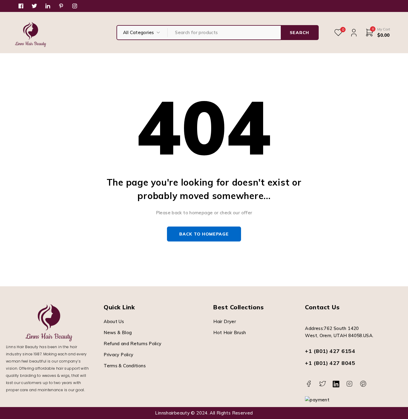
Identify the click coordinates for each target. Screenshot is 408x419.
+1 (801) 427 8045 (330, 363)
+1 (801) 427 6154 (330, 351)
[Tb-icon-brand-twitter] (322, 384)
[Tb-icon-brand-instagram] (349, 384)
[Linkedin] (336, 384)
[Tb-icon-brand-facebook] (308, 384)
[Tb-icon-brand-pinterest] (363, 384)
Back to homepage (203, 234)
